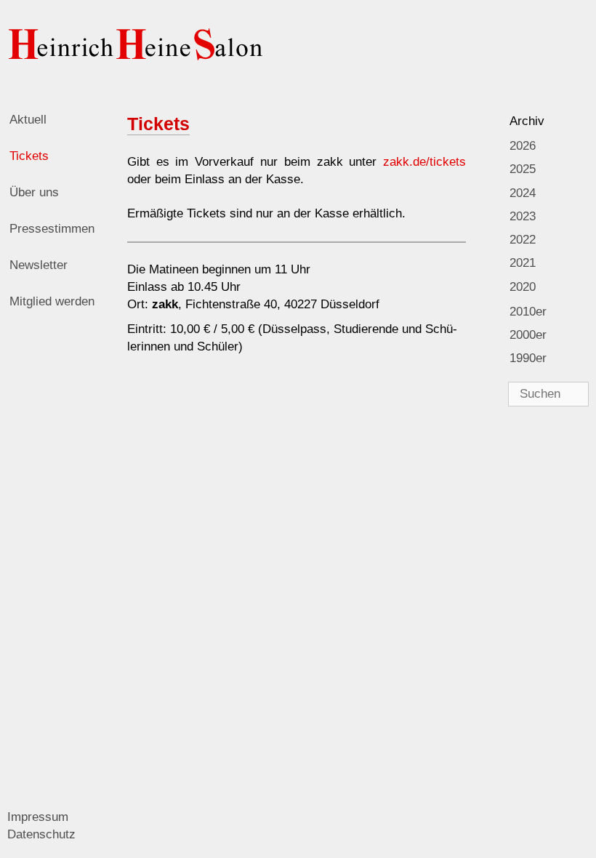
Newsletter (38, 265)
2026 (523, 146)
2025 (523, 169)
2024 (523, 193)
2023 (523, 216)
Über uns (34, 192)
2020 (523, 287)
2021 (523, 263)
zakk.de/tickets (424, 162)
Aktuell (28, 120)
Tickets (29, 156)
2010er (528, 311)
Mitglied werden (51, 301)
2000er (528, 335)
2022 (523, 239)
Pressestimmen (51, 229)
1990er (528, 358)
